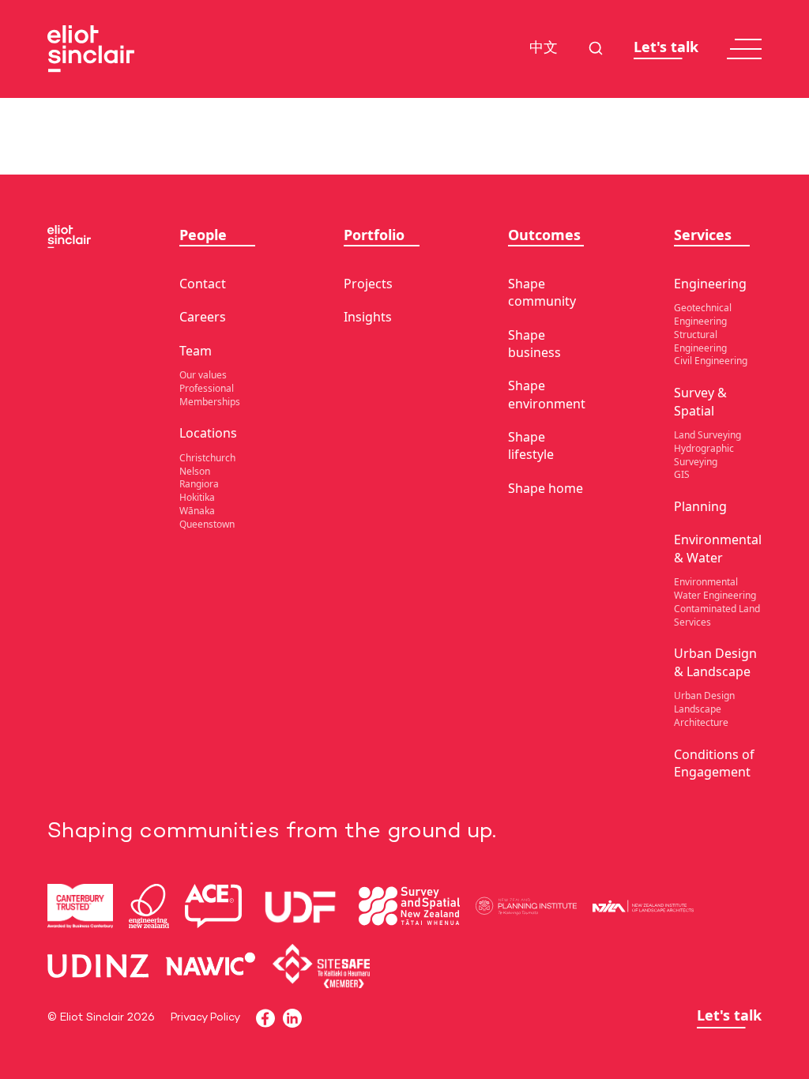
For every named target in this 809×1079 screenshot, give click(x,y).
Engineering (710, 283)
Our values (203, 375)
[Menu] (744, 49)
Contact (202, 283)
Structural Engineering (700, 341)
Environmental (706, 581)
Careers (202, 316)
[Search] (595, 48)
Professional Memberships (209, 395)
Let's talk (666, 47)
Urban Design (704, 695)
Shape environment (546, 394)
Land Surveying (707, 435)
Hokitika (197, 497)
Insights (368, 316)
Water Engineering (715, 595)
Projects (368, 283)
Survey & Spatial (700, 401)
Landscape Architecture (701, 715)
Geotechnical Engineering (703, 314)
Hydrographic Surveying (704, 455)
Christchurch (207, 457)
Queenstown (207, 524)
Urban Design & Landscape (715, 662)
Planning (700, 506)
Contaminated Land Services (717, 615)
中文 (543, 48)
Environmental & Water (718, 548)
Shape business (534, 343)
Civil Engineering (710, 360)
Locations (208, 433)
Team (195, 350)
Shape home (545, 488)
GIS (682, 474)
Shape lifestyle (531, 445)
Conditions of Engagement (714, 763)
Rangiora (199, 484)
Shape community (542, 292)
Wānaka (197, 510)
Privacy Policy (205, 1018)
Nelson (194, 471)
